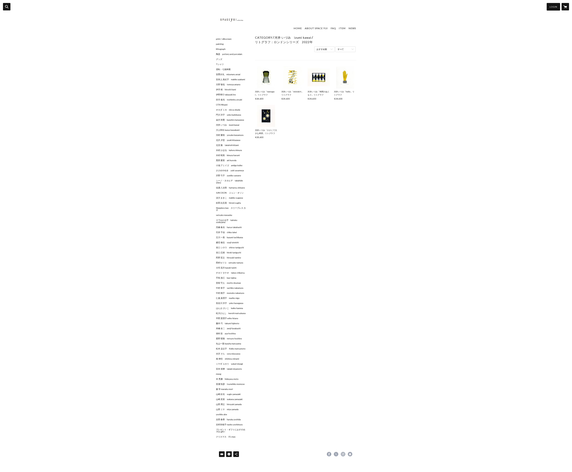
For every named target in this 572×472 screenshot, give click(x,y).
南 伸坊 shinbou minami (227, 359)
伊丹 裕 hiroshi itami (226, 90)
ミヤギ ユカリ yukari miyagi (229, 364)
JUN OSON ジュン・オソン (230, 193)
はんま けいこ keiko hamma (229, 308)
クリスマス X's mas (226, 437)
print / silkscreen (223, 39)
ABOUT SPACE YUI (316, 28)
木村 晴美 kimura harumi (228, 155)
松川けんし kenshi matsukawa (231, 313)
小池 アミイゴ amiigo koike (229, 165)
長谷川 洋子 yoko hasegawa (229, 303)
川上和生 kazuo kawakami (228, 130)
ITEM (342, 28)
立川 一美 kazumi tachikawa (229, 237)
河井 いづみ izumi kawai (227, 125)
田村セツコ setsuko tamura (229, 263)
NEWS (352, 28)
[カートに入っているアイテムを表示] (565, 6)
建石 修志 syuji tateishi (227, 242)
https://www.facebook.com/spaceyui (329, 454)
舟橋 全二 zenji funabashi (228, 328)
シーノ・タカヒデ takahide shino (229, 182)
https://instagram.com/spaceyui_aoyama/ (343, 454)
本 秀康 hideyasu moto (227, 379)
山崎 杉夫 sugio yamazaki (228, 394)
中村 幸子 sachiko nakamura (229, 288)
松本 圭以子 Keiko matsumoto (230, 349)
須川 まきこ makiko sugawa (229, 198)
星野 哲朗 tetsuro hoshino (229, 339)
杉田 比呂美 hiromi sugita (228, 203)
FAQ (333, 28)
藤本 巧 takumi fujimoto (227, 323)
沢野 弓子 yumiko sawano (228, 175)
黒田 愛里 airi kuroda (226, 160)
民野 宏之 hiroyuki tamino (228, 258)
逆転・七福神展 (223, 69)
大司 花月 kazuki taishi (226, 268)
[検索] (6, 6)
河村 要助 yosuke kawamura (229, 135)
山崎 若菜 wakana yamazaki (229, 399)
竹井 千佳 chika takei (226, 232)
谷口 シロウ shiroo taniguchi (230, 247)
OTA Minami (221, 105)
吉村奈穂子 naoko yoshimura (229, 425)
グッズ (219, 59)
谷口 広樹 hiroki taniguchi (228, 253)
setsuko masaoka (224, 215)
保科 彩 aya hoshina (226, 333)
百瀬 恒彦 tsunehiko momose (230, 384)
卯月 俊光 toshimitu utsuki (229, 100)
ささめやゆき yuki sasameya (230, 170)
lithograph (221, 49)
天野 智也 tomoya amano (228, 84)
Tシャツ (220, 64)
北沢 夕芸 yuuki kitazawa (228, 140)
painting (220, 44)
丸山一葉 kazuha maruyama (228, 344)
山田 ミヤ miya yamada (227, 409)
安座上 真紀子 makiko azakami (230, 79)
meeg (218, 374)
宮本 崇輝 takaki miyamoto (229, 369)
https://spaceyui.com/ (350, 454)
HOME (298, 28)
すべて (341, 49)
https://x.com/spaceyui (336, 454)
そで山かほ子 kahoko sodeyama (226, 221)
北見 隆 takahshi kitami (227, 145)
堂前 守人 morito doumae (228, 283)
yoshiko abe (221, 414)
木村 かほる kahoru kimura (229, 150)
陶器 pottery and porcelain (229, 54)
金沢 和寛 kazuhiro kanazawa (230, 120)
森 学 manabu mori (224, 389)
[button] (553, 7)
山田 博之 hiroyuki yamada (229, 404)
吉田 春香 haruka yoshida (228, 419)
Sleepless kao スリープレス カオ (231, 209)
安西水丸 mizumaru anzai (228, 74)
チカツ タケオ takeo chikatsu (230, 273)
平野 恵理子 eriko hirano (227, 318)
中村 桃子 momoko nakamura (230, 293)
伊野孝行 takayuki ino (226, 95)
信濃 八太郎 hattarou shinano (230, 188)
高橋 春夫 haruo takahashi (229, 227)
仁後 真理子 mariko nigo (228, 298)
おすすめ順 (322, 49)
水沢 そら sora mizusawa (228, 354)
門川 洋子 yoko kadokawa (228, 115)
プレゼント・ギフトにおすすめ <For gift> (230, 431)
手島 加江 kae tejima (226, 278)
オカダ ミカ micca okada (228, 110)
